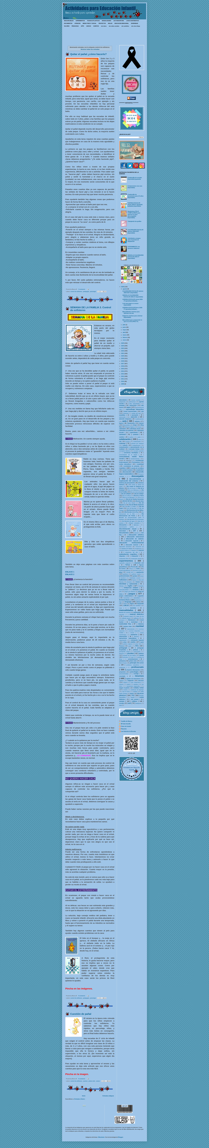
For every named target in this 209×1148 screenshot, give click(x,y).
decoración (127, 472)
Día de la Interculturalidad (137, 492)
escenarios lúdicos (124, 550)
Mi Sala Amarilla (126, 723)
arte (142, 411)
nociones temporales (135, 631)
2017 (122, 363)
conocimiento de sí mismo (129, 454)
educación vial (140, 546)
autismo (137, 421)
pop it (133, 657)
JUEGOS (88, 26)
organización (123, 640)
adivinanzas (132, 401)
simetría (125, 689)
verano (98, 1081)
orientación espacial (137, 640)
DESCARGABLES (68, 20)
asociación (135, 415)
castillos (131, 437)
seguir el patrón (124, 688)
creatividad (140, 464)
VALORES (66, 26)
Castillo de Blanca (126, 721)
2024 (122, 345)
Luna (121, 608)
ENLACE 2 (69, 574)
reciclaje (136, 673)
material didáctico (137, 614)
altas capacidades (135, 403)
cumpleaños (140, 470)
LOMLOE (126, 605)
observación (123, 636)
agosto (125, 289)
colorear (122, 443)
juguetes (141, 596)
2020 (122, 356)
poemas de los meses (129, 655)
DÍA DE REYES (127, 501)
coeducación (137, 441)
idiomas (121, 586)
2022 (122, 351)
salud (128, 684)
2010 (122, 381)
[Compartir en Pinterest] (105, 291)
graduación (140, 572)
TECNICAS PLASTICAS (93, 20)
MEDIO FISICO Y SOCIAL (89, 23)
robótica (125, 682)
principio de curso (137, 663)
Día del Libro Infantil (130, 503)
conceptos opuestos (138, 451)
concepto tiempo (134, 449)
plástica (141, 653)
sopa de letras (126, 691)
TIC (133, 695)
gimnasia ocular (137, 570)
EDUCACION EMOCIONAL (122, 23)
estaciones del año (132, 552)
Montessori (132, 620)
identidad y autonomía (129, 584)
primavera (122, 661)
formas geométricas (125, 570)
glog (121, 572)
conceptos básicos (124, 451)
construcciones (135, 458)
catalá (139, 437)
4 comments (81, 289)
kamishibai (127, 598)
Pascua (121, 646)
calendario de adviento (126, 430)
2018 (122, 361)
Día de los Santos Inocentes (135, 499)
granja (135, 576)
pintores (121, 653)
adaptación (122, 401)
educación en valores (135, 539)
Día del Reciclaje (132, 508)
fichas (128, 565)
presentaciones (133, 659)
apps (129, 407)
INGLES (110, 23)
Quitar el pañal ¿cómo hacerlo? (88, 54)
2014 (122, 371)
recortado (123, 676)
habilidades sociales (135, 578)
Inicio (83, 1096)
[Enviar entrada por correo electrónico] (88, 289)
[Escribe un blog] (100, 291)
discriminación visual (128, 529)
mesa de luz (140, 616)
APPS (82, 26)
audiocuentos (140, 419)
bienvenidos (126, 425)
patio (130, 646)
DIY (135, 531)
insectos (141, 586)
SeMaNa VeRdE (139, 688)
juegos (132, 594)
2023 (122, 348)
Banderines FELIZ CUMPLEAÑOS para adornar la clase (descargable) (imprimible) (134, 214)
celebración (125, 439)
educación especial (132, 540)
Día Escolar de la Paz (131, 512)
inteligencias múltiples (131, 587)
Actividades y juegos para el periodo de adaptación (134, 240)
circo (139, 439)
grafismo (126, 574)
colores (125, 445)
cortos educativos (125, 464)
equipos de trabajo (127, 548)
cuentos (85, 1081)
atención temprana (125, 419)
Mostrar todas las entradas (90, 49)
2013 (122, 373)
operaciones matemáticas (128, 638)
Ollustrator (101, 1137)
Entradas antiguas (108, 1096)
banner (141, 423)
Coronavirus (136, 462)
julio (124, 324)
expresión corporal (125, 563)
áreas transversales (130, 411)
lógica (132, 603)
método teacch (126, 618)
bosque (140, 427)
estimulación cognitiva (128, 554)
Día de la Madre (126, 493)
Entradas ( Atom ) (79, 1099)
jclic (120, 591)
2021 (122, 353)
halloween (123, 580)
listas (125, 603)
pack (142, 642)
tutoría (133, 697)
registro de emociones (133, 678)
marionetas (137, 612)
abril (124, 332)
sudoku (135, 691)
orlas (125, 642)
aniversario (133, 405)
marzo (125, 335)
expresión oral (139, 563)
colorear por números (137, 443)
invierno (136, 589)
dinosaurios (123, 525)
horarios (129, 582)
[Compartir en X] (102, 291)
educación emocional (135, 537)
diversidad (123, 531)
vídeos (135, 701)
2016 (122, 366)
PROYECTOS (102, 23)
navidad (140, 626)
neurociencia (131, 629)
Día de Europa (132, 488)
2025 (122, 343)
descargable (138, 476)
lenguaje (128, 602)
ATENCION (77, 23)
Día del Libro (140, 501)
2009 (122, 384)
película (136, 649)
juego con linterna (130, 591)
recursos (139, 676)
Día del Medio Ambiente (136, 504)
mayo (124, 329)
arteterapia (126, 413)
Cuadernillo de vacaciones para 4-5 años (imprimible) (135, 196)
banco (121, 423)
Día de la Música (127, 495)
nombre (122, 632)
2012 (122, 376)
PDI (137, 646)
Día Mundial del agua (128, 521)
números (134, 634)
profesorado (137, 667)
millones (136, 618)
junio (124, 327)
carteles (122, 437)
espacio (133, 550)
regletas (121, 680)
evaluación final (124, 558)
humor (138, 582)
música (141, 624)
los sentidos (137, 605)
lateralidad (137, 598)
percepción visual (124, 651)
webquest (138, 703)
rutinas (121, 684)
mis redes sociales (114, 26)
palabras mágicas (128, 644)
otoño (133, 642)
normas (132, 632)
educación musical (132, 544)
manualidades (127, 610)
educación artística (136, 535)
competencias (136, 445)
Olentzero (137, 636)
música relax (128, 626)
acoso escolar (136, 400)
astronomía (122, 417)
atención (134, 417)
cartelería (136, 434)
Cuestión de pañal (80, 1014)
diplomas (137, 525)
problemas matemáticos (133, 665)
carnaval (123, 434)
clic (120, 441)
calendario (122, 428)
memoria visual (128, 616)
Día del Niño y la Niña (129, 506)
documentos (124, 533)
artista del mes (136, 413)
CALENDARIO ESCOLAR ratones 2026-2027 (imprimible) (135, 231)
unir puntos (135, 699)
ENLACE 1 (69, 572)
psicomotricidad (124, 673)
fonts (138, 568)
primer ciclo (92, 1081)
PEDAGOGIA (75, 26)
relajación (131, 680)
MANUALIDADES (106, 20)
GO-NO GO (130, 572)
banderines (131, 423)
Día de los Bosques (129, 497)
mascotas (122, 614)
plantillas (131, 653)
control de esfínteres (76, 291)
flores (131, 568)
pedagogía (86, 291)
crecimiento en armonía (132, 466)
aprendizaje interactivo (135, 409)
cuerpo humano (127, 470)
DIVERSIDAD (134, 23)
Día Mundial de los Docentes (135, 519)
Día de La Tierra (139, 495)
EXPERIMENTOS (80, 20)
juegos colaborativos (126, 596)
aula (124, 421)
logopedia (140, 603)
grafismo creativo (136, 574)
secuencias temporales (134, 686)
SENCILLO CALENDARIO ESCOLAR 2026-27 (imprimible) (136, 256)
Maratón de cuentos (125, 612)
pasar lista (138, 644)
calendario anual (135, 428)
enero (125, 340)
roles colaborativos (136, 682)
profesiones (122, 667)
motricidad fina (125, 624)
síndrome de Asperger (137, 689)
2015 (122, 368)
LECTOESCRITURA (118, 20)
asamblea (122, 415)
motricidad (135, 622)
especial (141, 550)
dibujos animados (135, 523)
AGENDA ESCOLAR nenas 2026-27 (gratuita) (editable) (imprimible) (135, 204)
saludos (136, 684)
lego (120, 602)
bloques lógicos (130, 427)
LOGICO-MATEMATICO (132, 20)
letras (139, 602)
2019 (122, 358)
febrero (125, 337)
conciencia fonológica (131, 452)
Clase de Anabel (126, 726)
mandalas (134, 608)
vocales (121, 703)
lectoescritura (124, 600)
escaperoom (138, 548)
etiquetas (122, 556)
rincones (141, 680)
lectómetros (138, 600)
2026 (122, 286)
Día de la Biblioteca (133, 490)
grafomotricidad (124, 576)
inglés (130, 586)
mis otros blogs (135, 26)
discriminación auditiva (128, 527)
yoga (120, 705)
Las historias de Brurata (128, 731)
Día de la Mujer (139, 493)
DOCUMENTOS (68, 23)
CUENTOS (96, 26)
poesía (142, 655)
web (129, 703)
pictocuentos (137, 651)
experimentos (127, 561)
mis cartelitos (125, 26)
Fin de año (134, 566)
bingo (135, 425)
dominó (137, 532)
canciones (134, 432)
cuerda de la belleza (137, 468)
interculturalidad (124, 589)
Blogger (120, 1137)
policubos (126, 657)
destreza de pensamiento (127, 482)
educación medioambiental (131, 543)
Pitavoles (124, 729)
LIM (120, 603)
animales (122, 405)
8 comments (81, 995)
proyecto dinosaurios (133, 670)
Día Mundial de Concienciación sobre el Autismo (131, 517)
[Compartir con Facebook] (103, 291)
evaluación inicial (136, 558)
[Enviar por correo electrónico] (98, 291)
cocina (128, 441)
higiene (134, 580)
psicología (93, 291)
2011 (122, 379)
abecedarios (123, 400)
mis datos (104, 26)
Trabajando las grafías (134, 221)
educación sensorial (125, 546)
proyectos (122, 672)
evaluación (135, 556)
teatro (132, 693)
